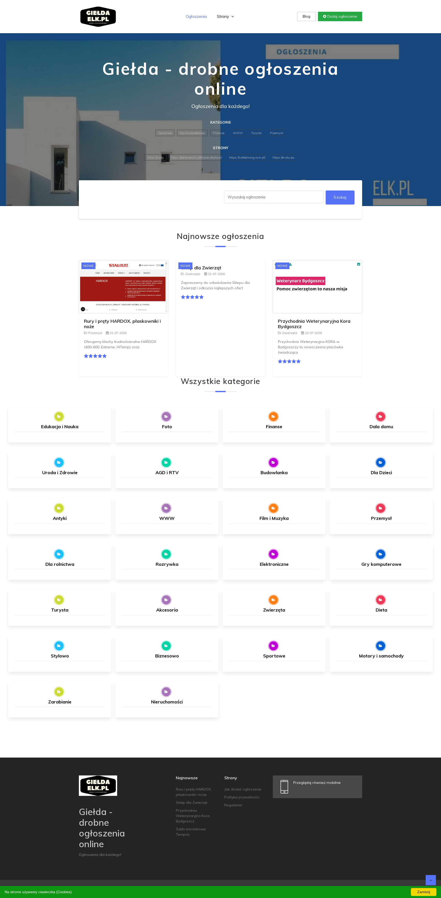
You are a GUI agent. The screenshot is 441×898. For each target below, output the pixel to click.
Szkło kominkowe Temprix (191, 832)
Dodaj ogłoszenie (341, 16)
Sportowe (165, 133)
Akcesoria (167, 610)
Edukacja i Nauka (59, 426)
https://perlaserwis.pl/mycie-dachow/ (196, 157)
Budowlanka (274, 472)
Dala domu (381, 426)
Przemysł (276, 133)
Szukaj (340, 197)
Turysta (256, 133)
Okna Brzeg (155, 157)
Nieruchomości (167, 702)
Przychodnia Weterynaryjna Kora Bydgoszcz (314, 324)
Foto (167, 426)
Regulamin (233, 805)
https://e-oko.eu (283, 157)
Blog (306, 16)
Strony (223, 16)
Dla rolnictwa (59, 564)
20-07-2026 (313, 333)
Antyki (60, 518)
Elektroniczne (274, 564)
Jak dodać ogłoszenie (242, 789)
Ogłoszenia (196, 16)
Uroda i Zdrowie (60, 472)
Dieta (381, 610)
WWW (238, 133)
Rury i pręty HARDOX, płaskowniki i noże (122, 324)
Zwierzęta (192, 274)
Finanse (218, 133)
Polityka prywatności (241, 797)
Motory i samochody (381, 656)
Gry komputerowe (192, 133)
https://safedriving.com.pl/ (247, 157)
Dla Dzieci (381, 472)
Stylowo (60, 656)
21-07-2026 (118, 333)
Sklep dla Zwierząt (201, 268)
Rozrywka (167, 564)
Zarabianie (59, 702)
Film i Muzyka (274, 518)
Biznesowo (167, 656)
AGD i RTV (167, 472)
